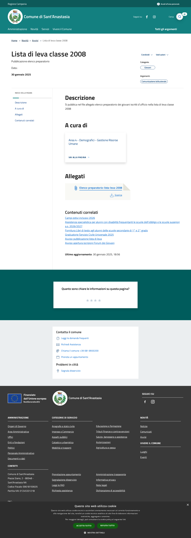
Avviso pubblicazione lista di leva (83, 239)
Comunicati (146, 431)
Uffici (10, 437)
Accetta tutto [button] (83, 525)
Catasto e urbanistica (62, 442)
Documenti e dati (16, 458)
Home (14, 40)
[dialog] (95, 520)
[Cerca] (179, 16)
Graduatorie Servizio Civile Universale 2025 (89, 235)
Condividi (145, 54)
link (124, 519)
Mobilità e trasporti (61, 448)
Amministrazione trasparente (111, 474)
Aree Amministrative (18, 431)
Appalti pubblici (59, 437)
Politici (11, 448)
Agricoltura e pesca (105, 447)
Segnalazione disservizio (64, 480)
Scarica (118, 195)
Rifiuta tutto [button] (107, 525)
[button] (95, 532)
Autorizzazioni (103, 442)
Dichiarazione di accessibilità (110, 490)
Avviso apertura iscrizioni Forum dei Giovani (89, 243)
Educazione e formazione (108, 426)
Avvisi (35, 40)
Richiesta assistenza (62, 490)
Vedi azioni (161, 54)
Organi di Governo (17, 426)
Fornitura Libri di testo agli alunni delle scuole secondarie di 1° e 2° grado (106, 230)
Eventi (143, 457)
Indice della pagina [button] (23, 92)
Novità (25, 40)
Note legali (101, 485)
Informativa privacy (106, 480)
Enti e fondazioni (16, 442)
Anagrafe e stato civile (63, 426)
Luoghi (143, 452)
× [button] (188, 505)
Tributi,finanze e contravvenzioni (112, 431)
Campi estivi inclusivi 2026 (80, 218)
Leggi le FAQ (58, 485)
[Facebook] (146, 16)
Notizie (143, 426)
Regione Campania (17, 4)
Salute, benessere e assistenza (111, 437)
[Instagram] (153, 16)
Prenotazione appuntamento (66, 474)
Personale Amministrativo (21, 453)
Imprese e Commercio (63, 431)
